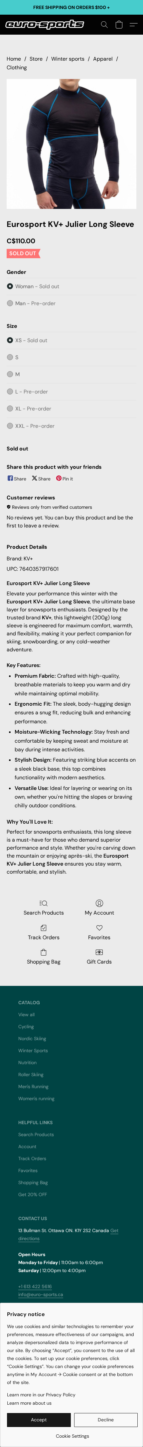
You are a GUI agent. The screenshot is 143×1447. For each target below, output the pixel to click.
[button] (46, 25)
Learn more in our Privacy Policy (41, 1395)
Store (36, 58)
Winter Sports (33, 1051)
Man (35, 303)
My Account (99, 912)
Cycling (26, 1027)
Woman (37, 286)
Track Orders (44, 937)
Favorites (99, 937)
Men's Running (33, 1086)
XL (33, 408)
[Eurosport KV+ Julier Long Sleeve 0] (71, 144)
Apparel (103, 58)
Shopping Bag (44, 961)
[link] (72, 1433)
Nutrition (27, 1063)
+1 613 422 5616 (35, 1286)
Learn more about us (29, 1403)
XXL (35, 425)
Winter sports (67, 58)
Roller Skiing (31, 1075)
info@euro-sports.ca (40, 1294)
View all (26, 1015)
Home (14, 58)
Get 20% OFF (32, 1194)
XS (31, 340)
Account (27, 1146)
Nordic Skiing (32, 1039)
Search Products (44, 912)
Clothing (17, 67)
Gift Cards (99, 961)
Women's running (36, 1098)
